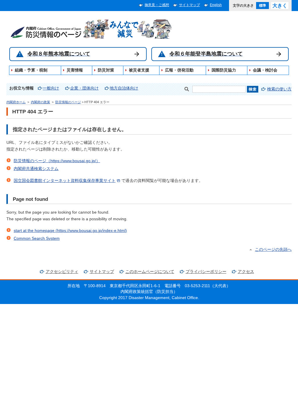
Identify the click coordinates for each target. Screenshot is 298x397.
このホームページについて (149, 271)
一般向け (51, 88)
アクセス (246, 271)
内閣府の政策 (40, 102)
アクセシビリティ (62, 271)
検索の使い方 (279, 89)
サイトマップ (189, 5)
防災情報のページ (68, 102)
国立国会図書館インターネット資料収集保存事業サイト (65, 180)
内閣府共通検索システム (36, 169)
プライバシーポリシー (206, 271)
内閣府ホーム (16, 102)
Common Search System (37, 238)
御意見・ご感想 (157, 5)
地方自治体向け (124, 88)
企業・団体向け (84, 88)
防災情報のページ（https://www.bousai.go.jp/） (57, 161)
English (216, 5)
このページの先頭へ (273, 249)
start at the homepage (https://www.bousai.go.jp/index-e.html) (70, 230)
